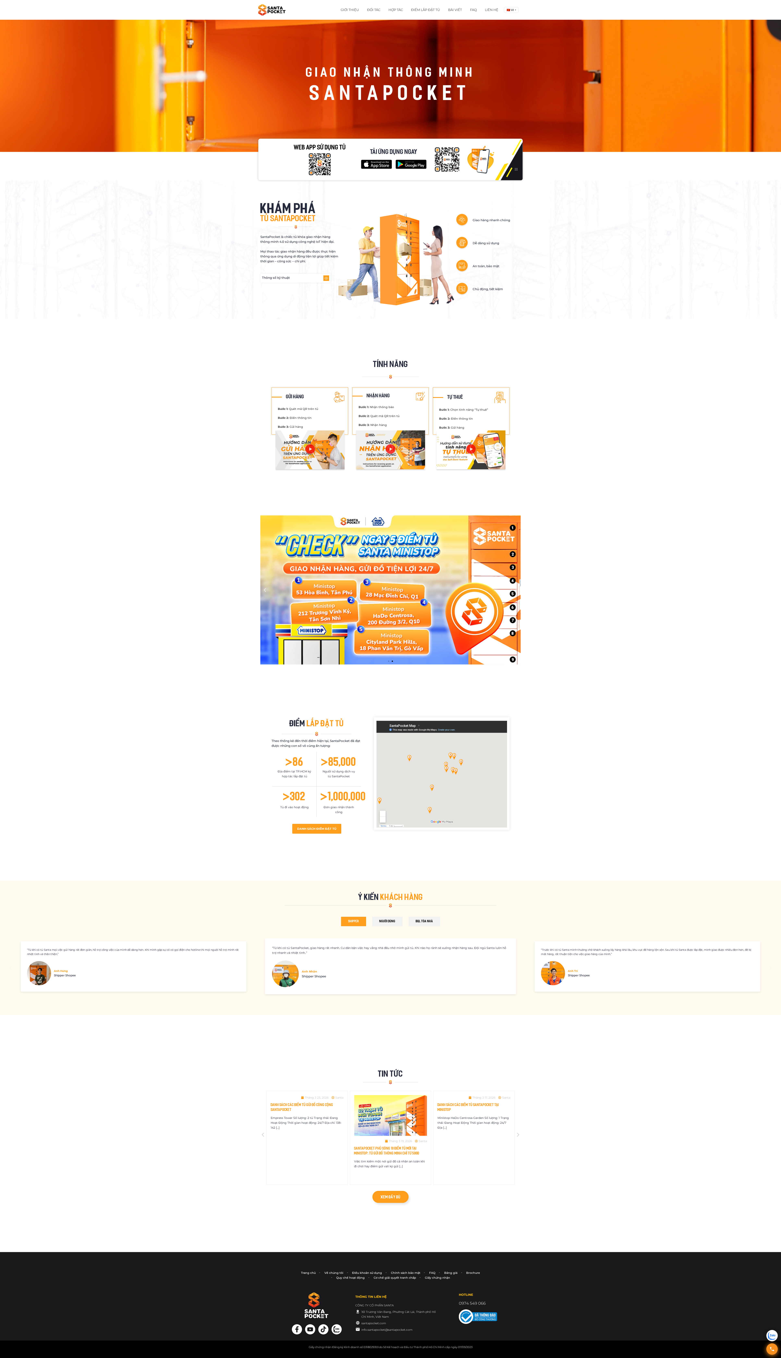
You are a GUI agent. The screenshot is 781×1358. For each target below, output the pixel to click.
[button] (511, 10)
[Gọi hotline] (772, 1349)
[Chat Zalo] (772, 1335)
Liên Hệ (491, 10)
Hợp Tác (395, 10)
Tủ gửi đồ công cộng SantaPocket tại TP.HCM (393, 1146)
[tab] (353, 921)
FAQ (473, 10)
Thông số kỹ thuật (276, 278)
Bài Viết (455, 10)
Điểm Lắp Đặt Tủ (425, 10)
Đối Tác (373, 10)
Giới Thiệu (350, 10)
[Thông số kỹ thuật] (326, 278)
